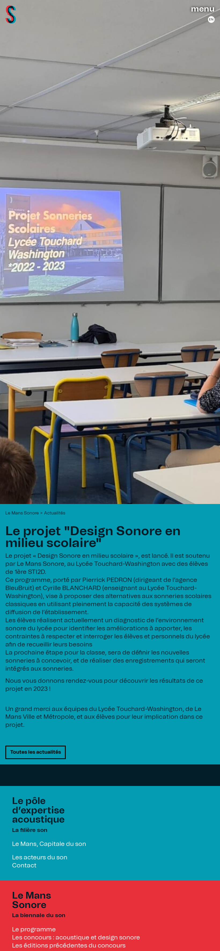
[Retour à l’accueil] (10, 22)
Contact (24, 866)
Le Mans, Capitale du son (49, 844)
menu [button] (203, 9)
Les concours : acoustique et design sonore (76, 938)
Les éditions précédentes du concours (69, 946)
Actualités (54, 513)
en (211, 19)
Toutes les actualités (35, 752)
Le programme (34, 930)
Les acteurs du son (39, 858)
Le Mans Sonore (22, 513)
